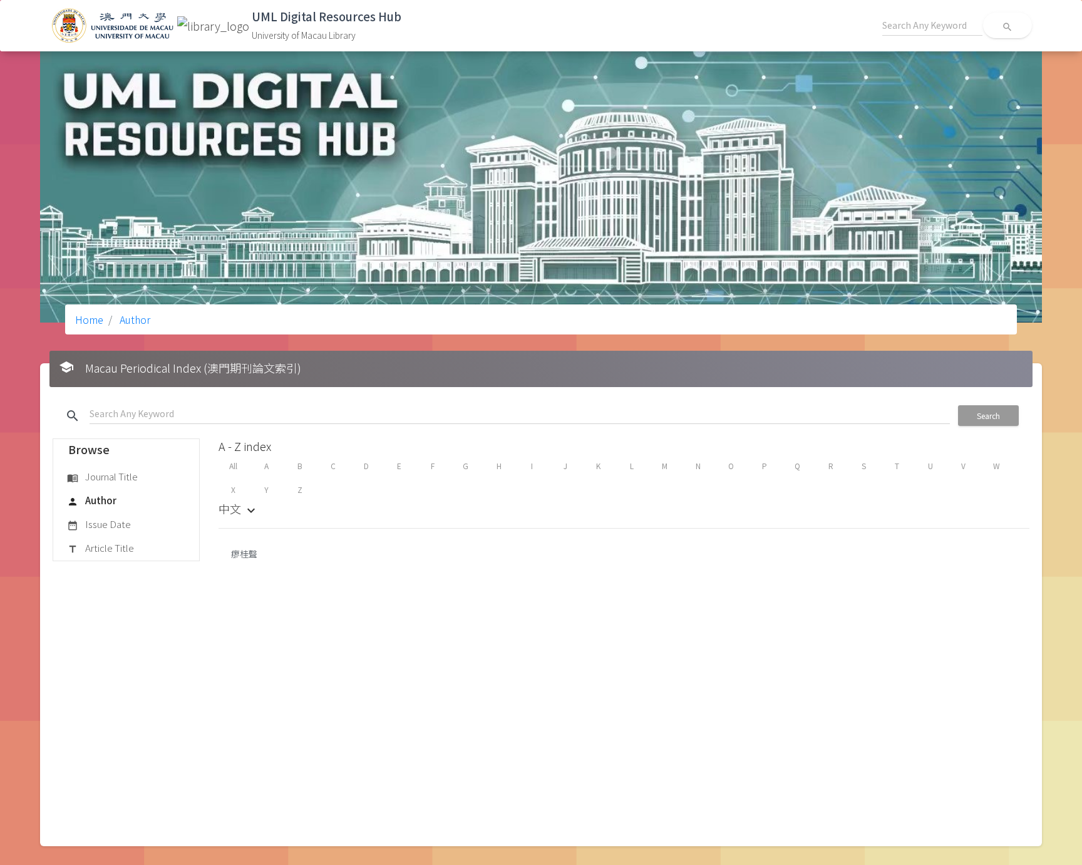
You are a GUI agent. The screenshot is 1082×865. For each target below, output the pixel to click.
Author (133, 319)
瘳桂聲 (244, 553)
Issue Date (99, 524)
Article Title (100, 548)
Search (988, 415)
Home (89, 319)
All (233, 465)
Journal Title (102, 476)
